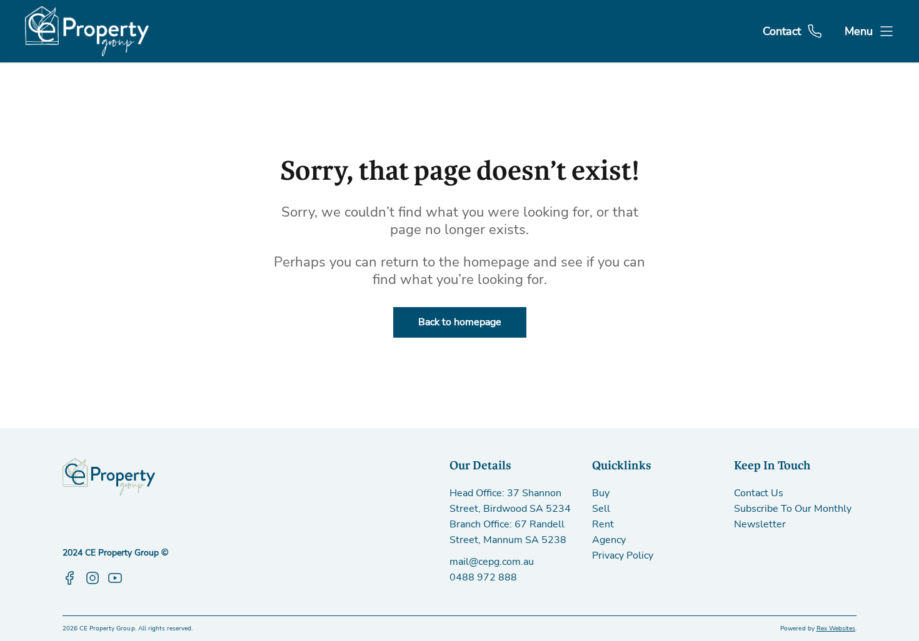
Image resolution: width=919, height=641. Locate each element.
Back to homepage (459, 322)
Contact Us (758, 493)
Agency (609, 540)
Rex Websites (835, 628)
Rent (603, 524)
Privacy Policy (622, 555)
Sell (601, 509)
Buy (601, 493)
